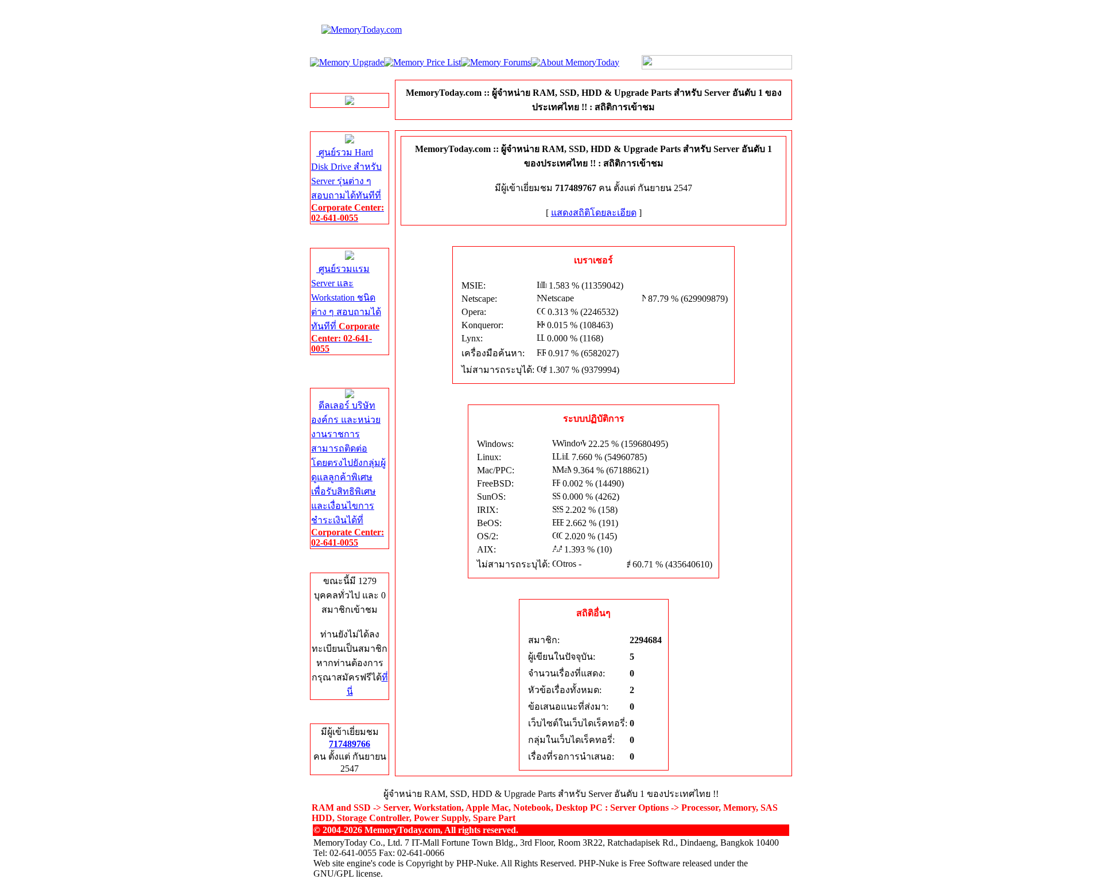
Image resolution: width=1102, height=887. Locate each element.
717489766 (349, 744)
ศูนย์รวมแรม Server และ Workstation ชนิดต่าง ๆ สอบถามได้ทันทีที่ (346, 308)
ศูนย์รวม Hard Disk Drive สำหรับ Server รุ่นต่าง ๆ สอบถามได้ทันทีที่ (347, 185)
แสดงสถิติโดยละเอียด (594, 212)
